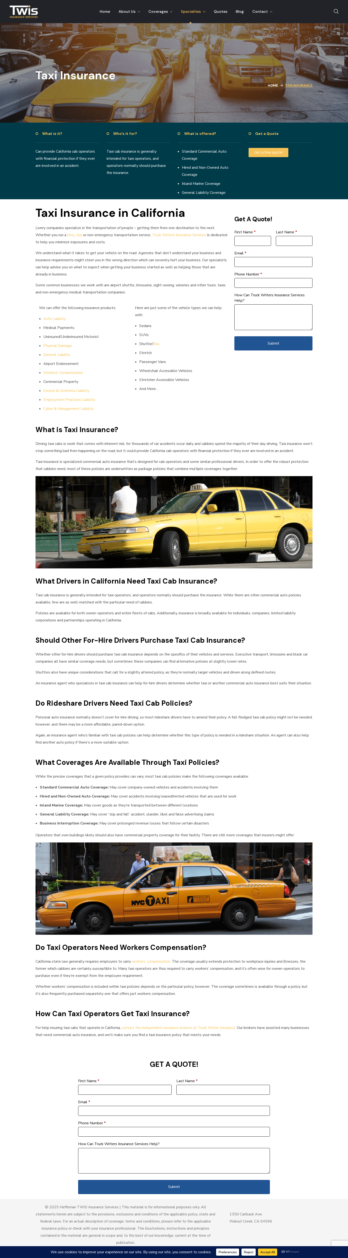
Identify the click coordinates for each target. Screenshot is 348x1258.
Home (273, 85)
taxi (79, 235)
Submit (273, 343)
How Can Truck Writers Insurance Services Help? (269, 297)
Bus (156, 343)
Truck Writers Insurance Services (179, 235)
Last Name (286, 232)
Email (240, 253)
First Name (245, 232)
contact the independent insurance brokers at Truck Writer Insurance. (179, 1027)
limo (70, 235)
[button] (336, 11)
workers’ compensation (151, 961)
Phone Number (248, 274)
